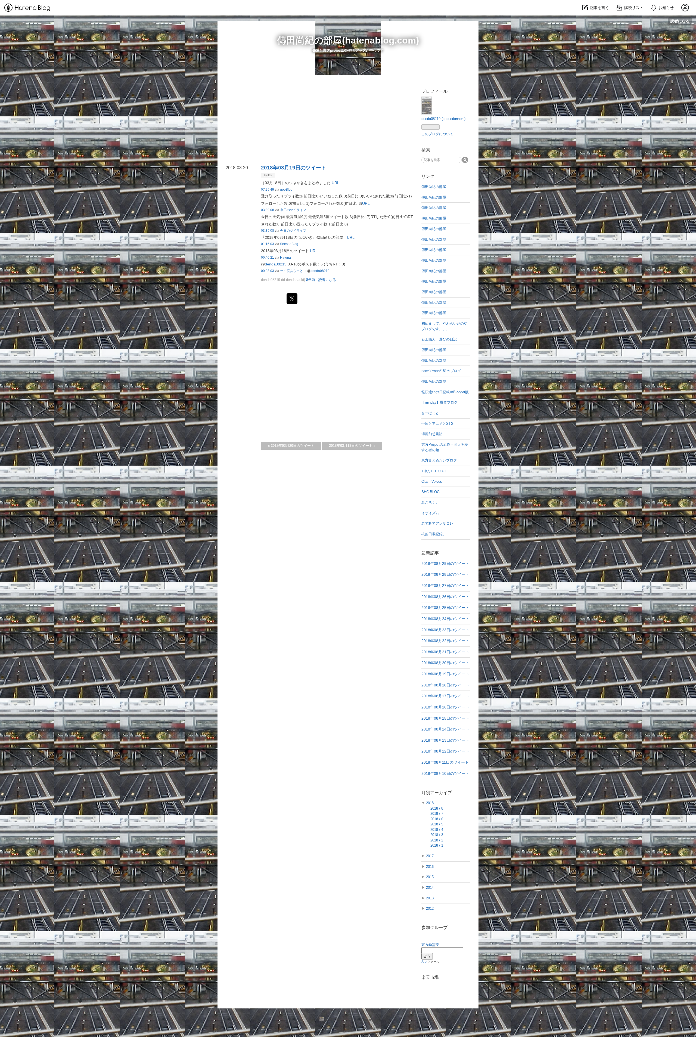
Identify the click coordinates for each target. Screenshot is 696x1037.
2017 (430, 856)
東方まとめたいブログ (439, 460)
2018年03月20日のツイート (291, 446)
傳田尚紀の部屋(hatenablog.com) (348, 40)
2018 (430, 803)
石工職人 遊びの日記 (439, 339)
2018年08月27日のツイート (445, 585)
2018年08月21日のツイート (445, 652)
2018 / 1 (436, 845)
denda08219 (276, 264)
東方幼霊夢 (430, 945)
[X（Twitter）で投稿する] (292, 298)
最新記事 (430, 553)
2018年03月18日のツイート (352, 446)
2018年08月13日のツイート (445, 740)
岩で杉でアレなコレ (437, 523)
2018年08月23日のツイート (445, 630)
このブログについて (437, 134)
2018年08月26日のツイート (445, 597)
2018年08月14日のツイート (445, 729)
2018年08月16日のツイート (445, 707)
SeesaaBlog (289, 244)
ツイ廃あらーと (291, 271)
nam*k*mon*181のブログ (441, 371)
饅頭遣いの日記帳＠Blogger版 (445, 392)
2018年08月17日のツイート (445, 696)
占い (424, 961)
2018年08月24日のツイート (445, 619)
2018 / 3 (436, 835)
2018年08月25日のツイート (445, 607)
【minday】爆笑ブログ (439, 402)
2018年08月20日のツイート (445, 663)
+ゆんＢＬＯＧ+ (434, 471)
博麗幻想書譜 (432, 434)
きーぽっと (430, 413)
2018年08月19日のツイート (445, 674)
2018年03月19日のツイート (293, 168)
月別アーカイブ (436, 792)
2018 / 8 (436, 808)
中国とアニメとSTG (437, 424)
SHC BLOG (430, 492)
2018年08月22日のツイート (445, 641)
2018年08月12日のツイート (445, 751)
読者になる (679, 20)
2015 (430, 877)
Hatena (285, 257)
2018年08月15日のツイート (445, 718)
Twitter (268, 175)
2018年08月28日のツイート (445, 574)
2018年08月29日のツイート (445, 563)
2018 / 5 (436, 824)
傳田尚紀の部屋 (433, 187)
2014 (430, 888)
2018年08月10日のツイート (445, 773)
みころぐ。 (430, 502)
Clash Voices (431, 481)
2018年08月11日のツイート (445, 762)
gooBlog (286, 189)
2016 (430, 867)
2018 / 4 (436, 830)
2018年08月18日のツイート (445, 685)
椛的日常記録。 (433, 534)
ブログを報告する (369, 1028)
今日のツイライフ (293, 210)
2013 (430, 898)
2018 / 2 (436, 840)
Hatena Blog (342, 1028)
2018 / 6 (436, 819)
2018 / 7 (436, 814)
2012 (430, 908)
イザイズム (430, 513)
